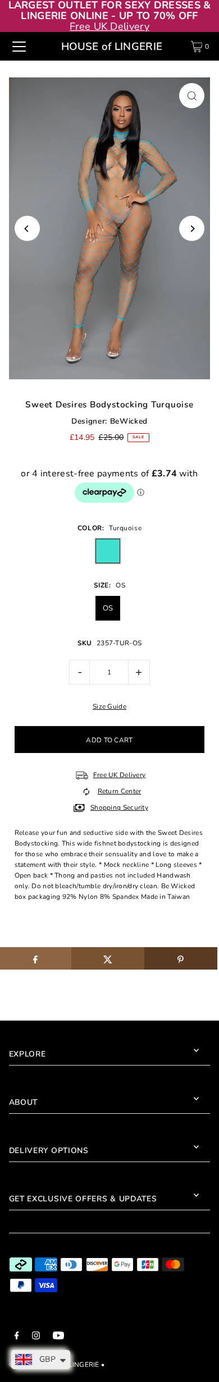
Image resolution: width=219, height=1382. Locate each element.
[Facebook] (17, 1337)
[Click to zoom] (191, 95)
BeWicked (129, 421)
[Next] (191, 228)
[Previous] (27, 228)
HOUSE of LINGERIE (111, 46)
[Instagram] (36, 1337)
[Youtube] (58, 1337)
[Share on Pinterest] (180, 958)
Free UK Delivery (109, 26)
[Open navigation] (19, 47)
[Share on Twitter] (107, 958)
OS (108, 608)
